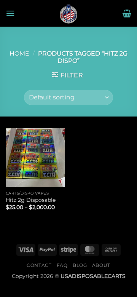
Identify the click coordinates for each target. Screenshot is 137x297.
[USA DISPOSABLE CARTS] (68, 13)
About (101, 265)
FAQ (62, 265)
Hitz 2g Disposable (31, 200)
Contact (39, 265)
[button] (10, 13)
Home (19, 53)
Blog (80, 265)
